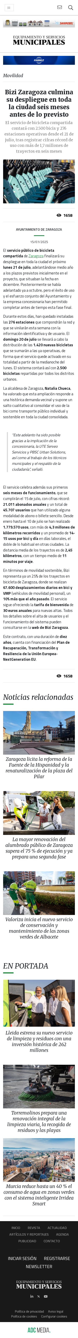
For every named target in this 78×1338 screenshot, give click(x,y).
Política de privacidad (29, 1311)
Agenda (62, 1234)
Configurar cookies (54, 1316)
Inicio (15, 1227)
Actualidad (57, 1227)
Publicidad (27, 1240)
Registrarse (57, 1258)
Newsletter (39, 1266)
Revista (34, 1227)
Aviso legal (55, 1311)
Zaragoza (35, 256)
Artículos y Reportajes (29, 1234)
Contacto (52, 1240)
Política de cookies (24, 1316)
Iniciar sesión (22, 1258)
